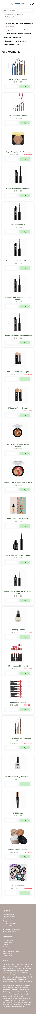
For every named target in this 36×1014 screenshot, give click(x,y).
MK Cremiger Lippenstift (18, 666)
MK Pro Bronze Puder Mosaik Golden (18, 445)
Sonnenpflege (9, 44)
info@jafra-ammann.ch (12, 929)
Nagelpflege (28, 33)
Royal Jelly (6, 947)
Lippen (20, 33)
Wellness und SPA (9, 953)
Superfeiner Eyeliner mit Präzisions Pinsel (18, 592)
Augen (8, 30)
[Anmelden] (33, 4)
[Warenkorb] (30, 4)
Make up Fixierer (18, 630)
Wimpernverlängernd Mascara (18, 188)
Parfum (5, 945)
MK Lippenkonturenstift (18, 116)
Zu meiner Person (10, 931)
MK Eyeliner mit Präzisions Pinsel (18, 555)
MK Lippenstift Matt (18, 702)
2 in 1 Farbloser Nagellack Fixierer (18, 777)
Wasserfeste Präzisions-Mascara (18, 261)
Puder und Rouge (11, 33)
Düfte (17, 44)
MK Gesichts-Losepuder (18, 849)
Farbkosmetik (7, 942)
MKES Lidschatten (18, 886)
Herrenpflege (28, 23)
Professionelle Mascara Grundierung (18, 335)
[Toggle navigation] (5, 10)
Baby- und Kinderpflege (12, 37)
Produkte (20, 15)
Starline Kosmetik (9, 15)
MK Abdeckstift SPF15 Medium (18, 408)
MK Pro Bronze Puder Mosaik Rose (18, 482)
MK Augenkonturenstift (18, 79)
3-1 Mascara (18, 813)
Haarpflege (22, 41)
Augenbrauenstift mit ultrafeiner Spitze (18, 739)
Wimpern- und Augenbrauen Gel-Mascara (18, 298)
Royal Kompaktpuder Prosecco (18, 152)
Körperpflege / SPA (10, 41)
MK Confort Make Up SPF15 (18, 519)
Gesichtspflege (17, 23)
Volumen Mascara (18, 225)
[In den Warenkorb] (25, 86)
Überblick (7, 23)
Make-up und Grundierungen (21, 30)
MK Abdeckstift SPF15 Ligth (18, 372)
